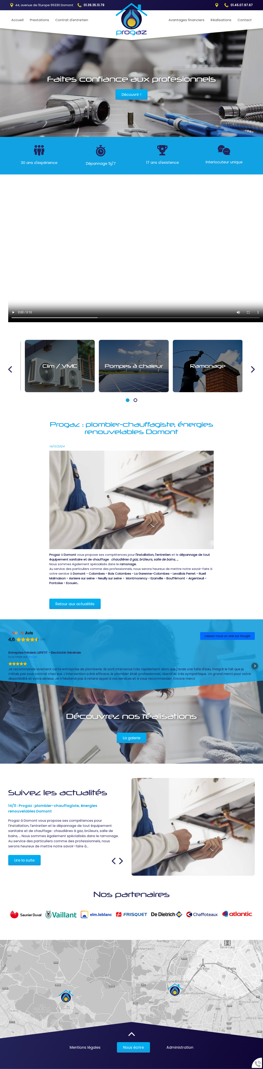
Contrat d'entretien (71, 20)
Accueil (17, 20)
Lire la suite (24, 850)
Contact (245, 20)
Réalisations (221, 20)
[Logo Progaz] (132, 20)
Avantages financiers (186, 20)
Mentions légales (85, 1037)
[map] (66, 981)
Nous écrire (133, 1037)
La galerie (131, 728)
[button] (127, 400)
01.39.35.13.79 (94, 5)
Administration (179, 1037)
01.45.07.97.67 (242, 5)
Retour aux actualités (75, 603)
